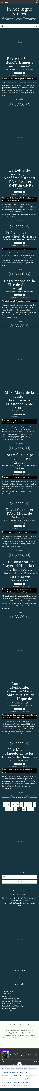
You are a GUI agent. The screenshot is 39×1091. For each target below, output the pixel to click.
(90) (12, 1006)
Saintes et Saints (22, 411)
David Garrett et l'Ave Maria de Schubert (19, 513)
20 (24, 809)
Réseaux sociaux (32, 465)
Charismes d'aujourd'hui (10, 520)
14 (30, 804)
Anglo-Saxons (30, 69)
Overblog (31, 1025)
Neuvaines (13, 69)
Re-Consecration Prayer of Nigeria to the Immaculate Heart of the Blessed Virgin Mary (19, 569)
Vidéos (23, 239)
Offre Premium (5, 1037)
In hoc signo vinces (19, 11)
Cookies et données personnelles (18, 1037)
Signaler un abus (8, 1035)
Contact (31, 1033)
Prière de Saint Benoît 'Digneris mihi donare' (19, 62)
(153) (7, 991)
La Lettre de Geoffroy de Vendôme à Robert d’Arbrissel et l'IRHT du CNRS (19, 178)
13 (26, 804)
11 (17, 804)
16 (7, 809)
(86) (7, 1011)
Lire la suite (19, 99)
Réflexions (20, 188)
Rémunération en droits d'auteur (26, 1035)
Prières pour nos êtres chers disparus (19, 234)
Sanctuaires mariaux (15, 239)
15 (34, 804)
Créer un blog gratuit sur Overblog (12, 1033)
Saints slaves (22, 465)
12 (21, 804)
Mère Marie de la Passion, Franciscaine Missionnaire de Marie (19, 400)
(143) (7, 996)
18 (15, 809)
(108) (11, 1003)
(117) (12, 1001)
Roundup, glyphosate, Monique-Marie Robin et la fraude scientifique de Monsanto (19, 693)
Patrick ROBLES (20, 903)
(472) (6, 989)
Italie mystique (21, 69)
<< (5, 804)
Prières (7, 69)
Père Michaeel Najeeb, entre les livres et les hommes (19, 753)
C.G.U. (15, 1035)
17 (11, 809)
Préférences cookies (31, 1037)
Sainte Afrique (20, 580)
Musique (26, 291)
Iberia (12, 291)
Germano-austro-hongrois (19, 523)
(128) (10, 999)
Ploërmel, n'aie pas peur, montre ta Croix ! (19, 458)
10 (13, 804)
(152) (6, 994)
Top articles (24, 1033)
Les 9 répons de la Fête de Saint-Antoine (19, 285)
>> (32, 809)
